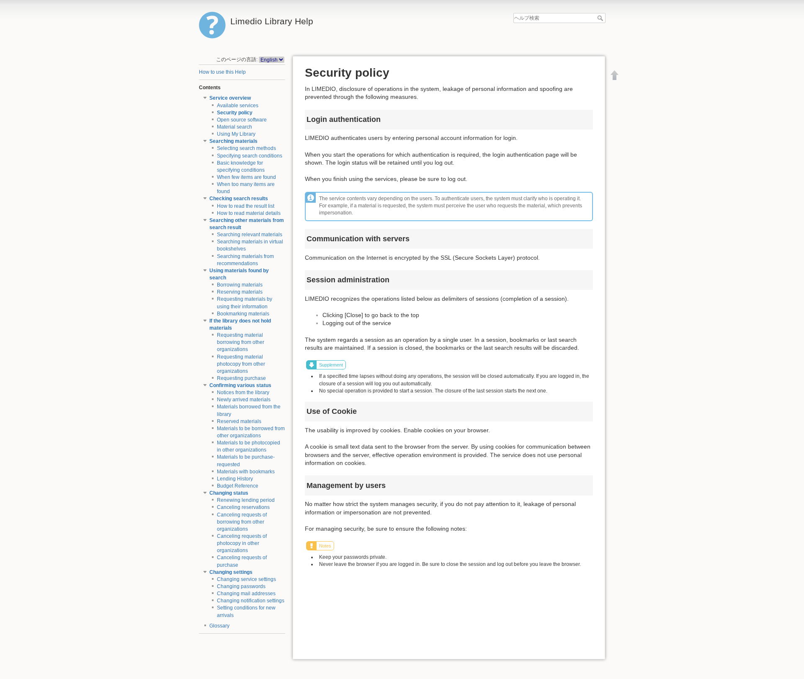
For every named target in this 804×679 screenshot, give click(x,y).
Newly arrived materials (244, 400)
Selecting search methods (246, 148)
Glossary (219, 626)
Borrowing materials (240, 285)
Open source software (242, 120)
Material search (234, 127)
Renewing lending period (246, 500)
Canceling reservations (243, 507)
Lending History (235, 479)
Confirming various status (240, 385)
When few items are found (246, 177)
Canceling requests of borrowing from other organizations (242, 522)
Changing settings (231, 572)
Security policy (235, 113)
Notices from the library (243, 392)
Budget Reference (237, 486)
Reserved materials (239, 421)
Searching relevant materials (249, 235)
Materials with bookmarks (246, 472)
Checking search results (238, 198)
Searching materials (233, 141)
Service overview (230, 98)
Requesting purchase (241, 378)
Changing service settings (246, 579)
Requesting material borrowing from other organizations (240, 342)
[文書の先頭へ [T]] (614, 75)
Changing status (228, 493)
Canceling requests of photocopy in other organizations (242, 543)
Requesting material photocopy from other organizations (241, 364)
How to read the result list (245, 206)
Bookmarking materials (243, 314)
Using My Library (236, 134)
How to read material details (249, 213)
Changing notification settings (250, 601)
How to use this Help (222, 72)
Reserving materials (240, 292)
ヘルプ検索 (601, 18)
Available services (237, 105)
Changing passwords (241, 586)
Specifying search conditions (249, 156)
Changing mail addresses (246, 593)
